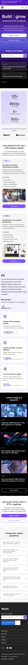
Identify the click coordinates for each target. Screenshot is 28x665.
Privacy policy (4, 658)
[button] (25, 7)
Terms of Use (11, 658)
